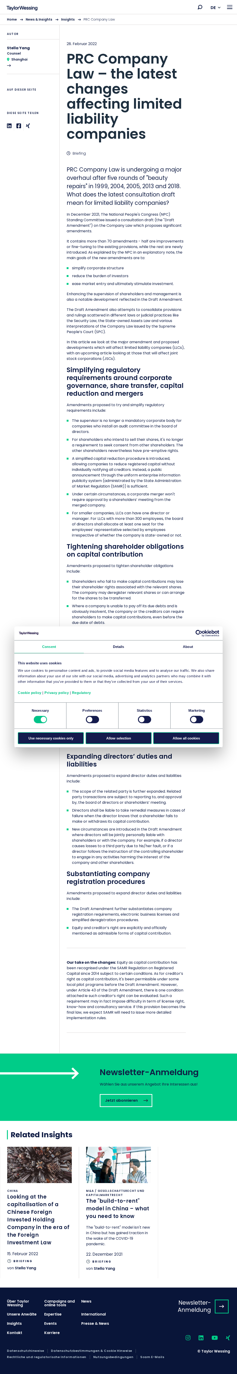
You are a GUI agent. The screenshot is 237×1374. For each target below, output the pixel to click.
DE (213, 7)
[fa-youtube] (210, 1338)
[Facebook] (18, 126)
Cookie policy (29, 692)
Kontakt (14, 1332)
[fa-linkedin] (196, 1338)
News (86, 1301)
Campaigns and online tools (59, 1303)
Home (12, 19)
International (93, 1314)
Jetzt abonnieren (118, 1087)
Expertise (53, 1314)
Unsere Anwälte (22, 1314)
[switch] (92, 719)
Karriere (52, 1332)
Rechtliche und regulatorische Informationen (46, 1357)
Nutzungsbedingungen (113, 1357)
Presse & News (95, 1323)
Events (50, 1323)
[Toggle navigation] (229, 7)
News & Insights (39, 19)
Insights (68, 19)
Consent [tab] (49, 647)
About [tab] (188, 647)
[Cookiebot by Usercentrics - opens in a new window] (199, 633)
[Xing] (28, 126)
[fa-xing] (224, 1338)
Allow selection (118, 738)
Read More (29, 59)
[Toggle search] (200, 7)
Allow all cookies (186, 738)
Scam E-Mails (152, 1357)
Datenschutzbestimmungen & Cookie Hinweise (91, 1351)
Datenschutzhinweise (25, 1351)
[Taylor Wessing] (22, 9)
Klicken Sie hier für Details (39, 1212)
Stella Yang (25, 1268)
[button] (200, 7)
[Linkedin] (9, 126)
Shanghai (19, 59)
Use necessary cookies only (50, 738)
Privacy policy (56, 692)
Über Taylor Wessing (18, 1303)
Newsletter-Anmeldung (194, 1306)
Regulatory (81, 692)
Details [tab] (118, 647)
